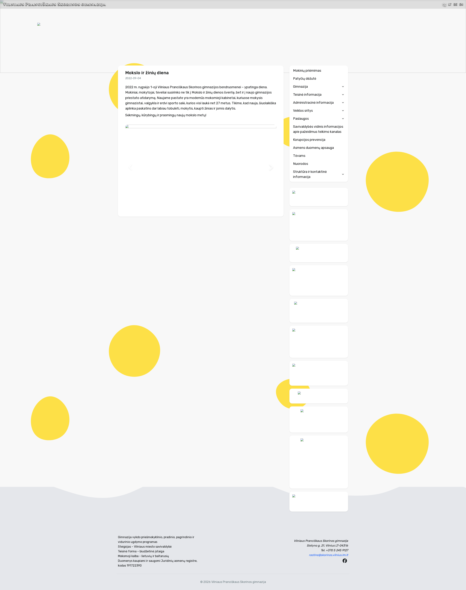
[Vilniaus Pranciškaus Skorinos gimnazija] (51, 36)
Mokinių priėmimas (307, 71)
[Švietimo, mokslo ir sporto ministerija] (318, 280)
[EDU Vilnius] (318, 419)
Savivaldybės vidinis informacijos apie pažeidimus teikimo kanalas (318, 129)
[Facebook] (344, 560)
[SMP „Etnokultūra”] (318, 342)
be (455, 4)
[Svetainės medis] (444, 4)
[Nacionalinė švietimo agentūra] (318, 373)
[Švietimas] (318, 311)
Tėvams (299, 156)
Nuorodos (300, 164)
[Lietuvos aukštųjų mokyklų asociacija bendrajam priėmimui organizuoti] (318, 396)
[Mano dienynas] (318, 197)
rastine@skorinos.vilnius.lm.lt (328, 555)
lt (449, 4)
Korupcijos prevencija (309, 140)
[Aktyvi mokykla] (318, 225)
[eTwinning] (318, 502)
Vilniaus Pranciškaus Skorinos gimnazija (54, 4)
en (461, 4)
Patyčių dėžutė (304, 79)
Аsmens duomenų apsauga (313, 148)
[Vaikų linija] (318, 253)
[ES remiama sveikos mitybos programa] (318, 462)
